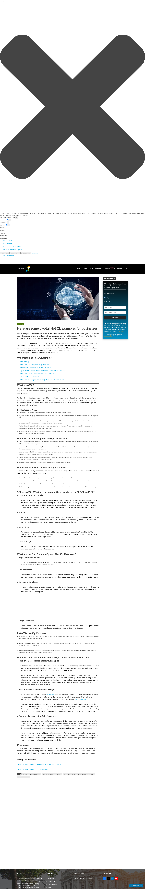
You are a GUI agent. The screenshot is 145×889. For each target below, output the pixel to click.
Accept (2, 253)
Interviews (109, 268)
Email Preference (53, 884)
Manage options (7, 240)
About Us (78, 268)
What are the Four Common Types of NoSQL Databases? (38, 374)
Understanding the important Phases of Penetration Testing (39, 764)
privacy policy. (121, 331)
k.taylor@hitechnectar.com (84, 878)
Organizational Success (70, 774)
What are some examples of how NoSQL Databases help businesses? (42, 380)
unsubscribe (108, 336)
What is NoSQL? (25, 362)
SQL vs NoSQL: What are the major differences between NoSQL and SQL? (43, 371)
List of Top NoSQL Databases (29, 377)
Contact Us (120, 268)
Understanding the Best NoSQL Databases (32, 769)
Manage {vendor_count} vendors (12, 246)
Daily (107, 298)
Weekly (107, 302)
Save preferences (26, 253)
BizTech (20, 324)
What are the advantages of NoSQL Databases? (35, 365)
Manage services (8, 243)
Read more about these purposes (12, 249)
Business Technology (48, 774)
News (91, 268)
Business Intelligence (34, 774)
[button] (72, 107)
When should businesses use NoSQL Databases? (35, 368)
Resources (98, 268)
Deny (7, 253)
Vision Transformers (23, 777)
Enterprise (59, 774)
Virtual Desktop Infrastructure (86, 774)
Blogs (85, 268)
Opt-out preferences (8, 255)
